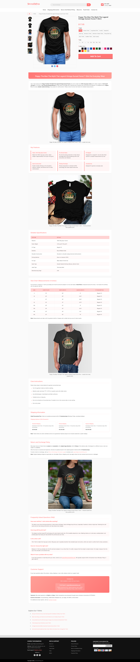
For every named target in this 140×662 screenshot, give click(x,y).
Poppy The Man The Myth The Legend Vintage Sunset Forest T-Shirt (53, 13)
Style (80, 28)
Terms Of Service (74, 643)
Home (44, 9)
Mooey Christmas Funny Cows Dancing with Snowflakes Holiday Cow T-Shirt (48, 613)
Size (80, 40)
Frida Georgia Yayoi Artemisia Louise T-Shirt (41, 623)
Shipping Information (53, 9)
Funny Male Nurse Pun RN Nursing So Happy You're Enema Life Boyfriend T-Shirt (49, 620)
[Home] (33, 4)
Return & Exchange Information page (57, 452)
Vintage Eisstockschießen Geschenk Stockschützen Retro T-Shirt (46, 626)
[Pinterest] (57, 66)
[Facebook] (52, 66)
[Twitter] (55, 66)
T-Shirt (34, 13)
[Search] (89, 4)
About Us (51, 643)
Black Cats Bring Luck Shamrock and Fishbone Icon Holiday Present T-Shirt (48, 616)
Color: (82, 46)
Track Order (86, 9)
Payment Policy (74, 653)
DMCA (50, 653)
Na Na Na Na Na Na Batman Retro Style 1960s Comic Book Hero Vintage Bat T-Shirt (50, 629)
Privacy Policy (74, 646)
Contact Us (94, 9)
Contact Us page (52, 599)
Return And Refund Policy (68, 9)
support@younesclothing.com (80, 452)
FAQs (50, 650)
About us (79, 9)
